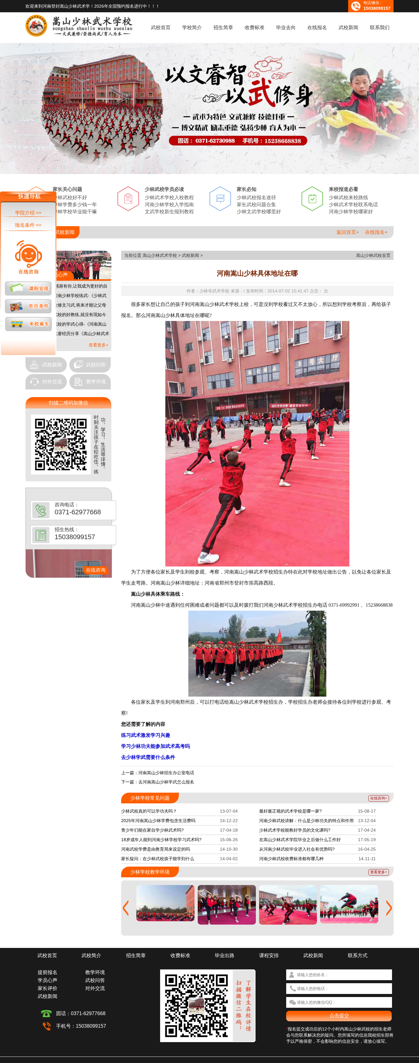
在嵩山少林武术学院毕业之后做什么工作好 (300, 839)
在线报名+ (376, 232)
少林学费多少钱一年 (75, 204)
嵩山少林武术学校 (160, 255)
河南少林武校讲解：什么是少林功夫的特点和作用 (306, 820)
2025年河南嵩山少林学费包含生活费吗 (158, 820)
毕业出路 (224, 955)
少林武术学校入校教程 (169, 197)
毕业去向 (286, 27)
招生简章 (223, 27)
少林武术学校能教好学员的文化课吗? (294, 830)
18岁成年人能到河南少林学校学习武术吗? (161, 839)
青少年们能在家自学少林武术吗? (152, 830)
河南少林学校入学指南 (169, 204)
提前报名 (47, 972)
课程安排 (269, 955)
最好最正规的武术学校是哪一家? (290, 811)
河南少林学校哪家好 (351, 211)
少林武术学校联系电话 (353, 204)
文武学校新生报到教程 (169, 211)
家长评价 (47, 988)
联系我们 (380, 27)
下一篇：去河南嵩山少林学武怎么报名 (157, 781)
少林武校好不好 (70, 197)
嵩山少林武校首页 (373, 255)
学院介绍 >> (28, 212)
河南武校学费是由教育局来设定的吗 (155, 849)
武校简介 (91, 955)
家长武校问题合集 (256, 204)
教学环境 (96, 381)
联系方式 (357, 955)
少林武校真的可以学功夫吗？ (149, 811)
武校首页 (161, 27)
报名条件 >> (28, 225)
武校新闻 (348, 27)
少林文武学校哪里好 (259, 211)
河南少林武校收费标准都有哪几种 (291, 858)
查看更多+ (98, 344)
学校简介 (192, 27)
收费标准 (254, 27)
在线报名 (317, 27)
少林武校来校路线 (348, 197)
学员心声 (47, 980)
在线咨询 (96, 570)
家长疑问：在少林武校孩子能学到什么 (157, 858)
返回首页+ (347, 232)
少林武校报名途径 (256, 197)
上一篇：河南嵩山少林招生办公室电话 (157, 772)
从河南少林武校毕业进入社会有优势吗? (297, 849)
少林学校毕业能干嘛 (75, 211)
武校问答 (96, 364)
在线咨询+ (378, 798)
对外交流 (52, 381)
